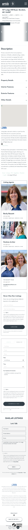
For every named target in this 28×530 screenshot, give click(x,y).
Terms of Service (7, 409)
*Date (4, 357)
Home (3, 173)
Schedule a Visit (19, 342)
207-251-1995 (6, 216)
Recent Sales (11, 246)
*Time (4, 364)
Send (13, 467)
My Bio (21, 246)
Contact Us (8, 342)
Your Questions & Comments (9, 370)
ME (12, 173)
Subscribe (14, 326)
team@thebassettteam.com (9, 284)
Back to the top (13, 519)
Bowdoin (22, 173)
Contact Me (17, 246)
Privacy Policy (5, 145)
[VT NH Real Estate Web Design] (17, 525)
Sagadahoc (16, 173)
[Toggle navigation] (25, 4)
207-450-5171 (6, 244)
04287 (4, 175)
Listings (8, 173)
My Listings (5, 246)
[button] (2, 31)
